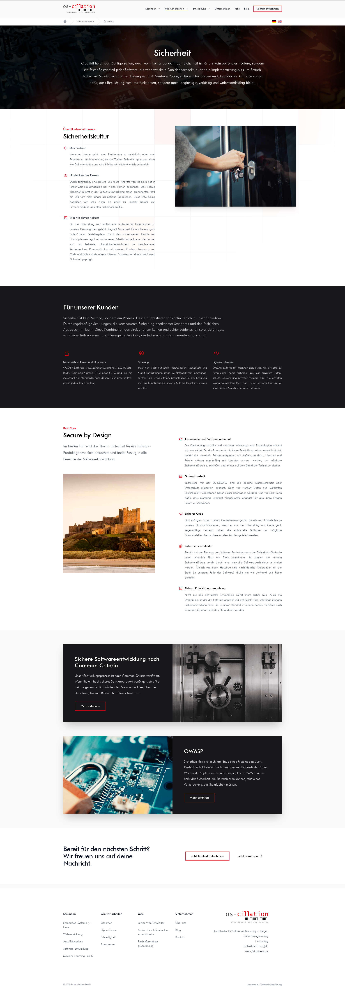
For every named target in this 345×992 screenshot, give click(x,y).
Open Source (109, 930)
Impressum (252, 984)
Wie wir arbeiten (174, 8)
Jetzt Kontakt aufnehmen (207, 856)
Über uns (180, 922)
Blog (246, 8)
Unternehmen (222, 8)
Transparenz (108, 944)
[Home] (65, 21)
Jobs (237, 8)
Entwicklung (199, 8)
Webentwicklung (73, 934)
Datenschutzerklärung (271, 984)
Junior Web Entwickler (151, 922)
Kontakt (179, 937)
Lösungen (150, 8)
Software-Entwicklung (75, 948)
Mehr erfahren (90, 706)
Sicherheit (106, 922)
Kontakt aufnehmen (267, 8)
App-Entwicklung (73, 941)
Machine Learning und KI (78, 956)
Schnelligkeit (108, 937)
